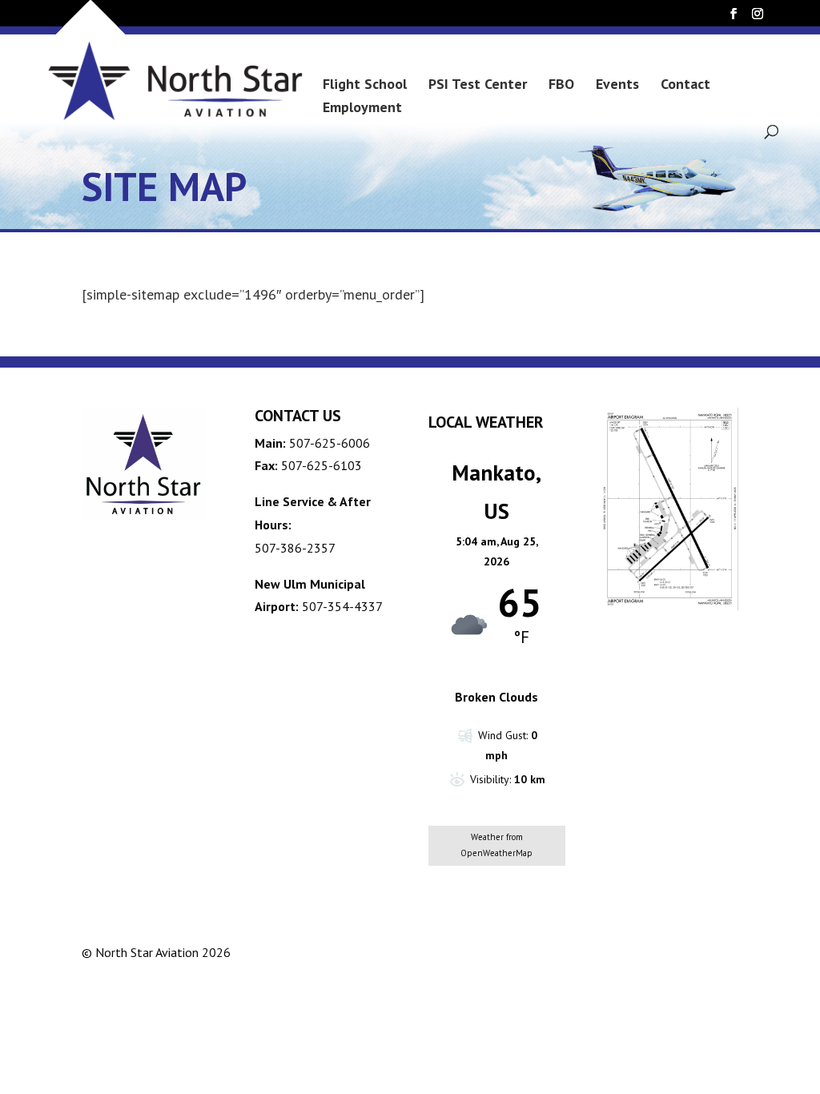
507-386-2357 (295, 548)
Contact (685, 85)
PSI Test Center (477, 85)
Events (617, 85)
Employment (362, 109)
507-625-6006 (329, 443)
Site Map (704, 952)
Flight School (365, 85)
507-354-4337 (342, 606)
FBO (561, 85)
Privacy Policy (617, 952)
